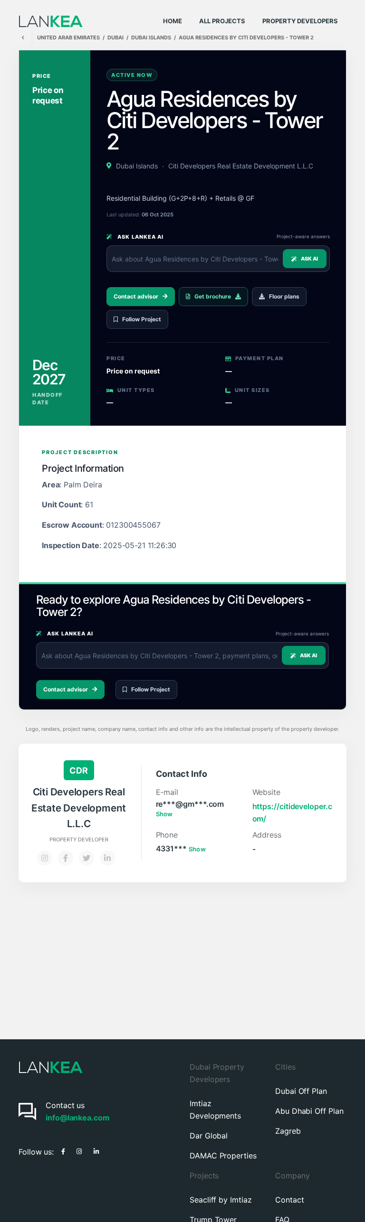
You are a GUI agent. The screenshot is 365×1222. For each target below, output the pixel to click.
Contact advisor (136, 296)
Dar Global (209, 1135)
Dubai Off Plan (301, 1091)
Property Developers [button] (300, 21)
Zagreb (288, 1131)
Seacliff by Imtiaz (221, 1199)
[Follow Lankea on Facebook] (63, 1150)
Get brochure (212, 296)
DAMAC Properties (223, 1155)
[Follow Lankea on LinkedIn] (96, 1150)
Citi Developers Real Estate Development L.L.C (240, 166)
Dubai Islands (137, 166)
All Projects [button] (222, 21)
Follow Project (141, 319)
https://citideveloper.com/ (292, 812)
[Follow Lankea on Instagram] (79, 1150)
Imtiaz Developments (215, 1109)
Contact (289, 1199)
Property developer (78, 839)
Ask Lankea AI (139, 236)
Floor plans (284, 296)
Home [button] (172, 21)
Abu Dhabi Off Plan (309, 1111)
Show (164, 814)
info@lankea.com (78, 1117)
